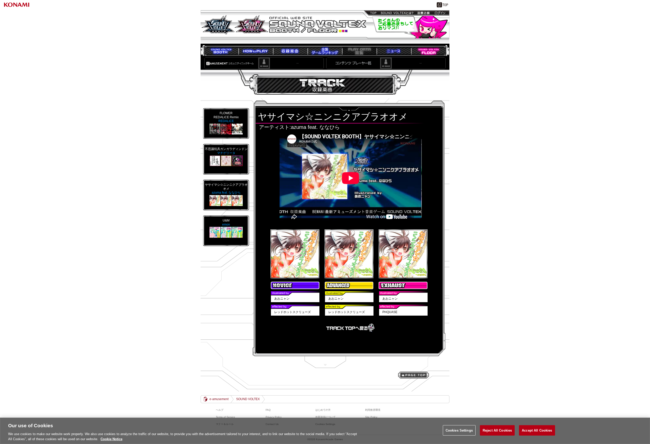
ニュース (394, 51)
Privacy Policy (274, 417)
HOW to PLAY (255, 51)
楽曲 (290, 51)
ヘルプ (219, 409)
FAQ (268, 409)
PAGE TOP (413, 375)
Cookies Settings (459, 430)
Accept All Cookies (537, 430)
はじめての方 (323, 409)
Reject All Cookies (497, 430)
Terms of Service (225, 417)
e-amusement (219, 399)
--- (297, 63)
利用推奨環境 (372, 409)
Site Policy (371, 417)
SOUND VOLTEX (248, 399)
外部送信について (325, 417)
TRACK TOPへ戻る (350, 327)
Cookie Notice (111, 439)
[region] (325, 431)
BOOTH (221, 51)
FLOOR (428, 51)
